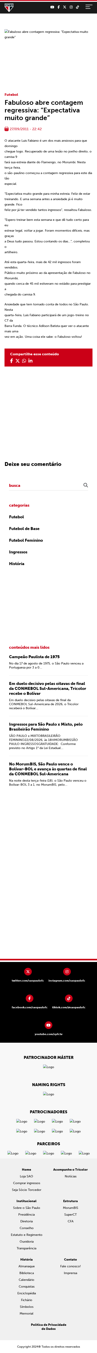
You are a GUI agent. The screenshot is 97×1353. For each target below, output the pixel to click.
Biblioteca (26, 1273)
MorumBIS (70, 1208)
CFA (71, 1221)
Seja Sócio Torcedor (26, 1190)
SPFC (9, 7)
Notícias (70, 1176)
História (16, 563)
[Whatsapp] (24, 361)
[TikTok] (77, 7)
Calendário (26, 1280)
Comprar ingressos (26, 1183)
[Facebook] (59, 7)
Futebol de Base (24, 528)
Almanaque (26, 1266)
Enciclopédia (26, 1293)
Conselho (27, 1228)
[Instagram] (71, 7)
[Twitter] (64, 7)
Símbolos (26, 1307)
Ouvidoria (27, 1241)
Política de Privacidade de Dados (48, 1327)
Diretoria (26, 1221)
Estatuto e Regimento (26, 1235)
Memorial (26, 1313)
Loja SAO (26, 1176)
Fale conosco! (70, 1266)
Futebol (11, 94)
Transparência (26, 1248)
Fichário (26, 1300)
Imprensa (70, 1273)
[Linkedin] (30, 361)
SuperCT (70, 1215)
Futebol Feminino (26, 540)
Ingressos (18, 552)
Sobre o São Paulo (26, 1208)
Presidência (26, 1215)
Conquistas (27, 1286)
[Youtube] (52, 7)
